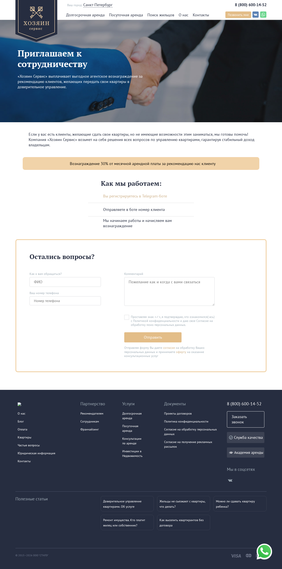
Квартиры (24, 437)
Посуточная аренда (126, 14)
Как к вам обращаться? (46, 274)
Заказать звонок (239, 419)
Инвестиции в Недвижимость (132, 453)
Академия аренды (248, 452)
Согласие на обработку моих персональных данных (172, 323)
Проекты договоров (178, 413)
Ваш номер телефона (44, 293)
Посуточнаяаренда (130, 428)
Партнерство (92, 404)
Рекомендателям (91, 413)
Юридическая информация (36, 453)
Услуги (128, 404)
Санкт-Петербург (98, 4)
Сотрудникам (89, 421)
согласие (169, 348)
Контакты (201, 14)
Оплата (22, 429)
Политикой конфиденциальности (156, 321)
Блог (21, 421)
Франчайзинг (89, 429)
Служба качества (248, 437)
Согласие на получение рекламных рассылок (188, 444)
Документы (175, 404)
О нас (183, 14)
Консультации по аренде (131, 441)
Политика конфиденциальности (186, 421)
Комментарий (133, 274)
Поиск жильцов (160, 14)
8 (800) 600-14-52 (251, 4)
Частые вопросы (29, 445)
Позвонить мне (238, 15)
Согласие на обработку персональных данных (190, 431)
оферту (181, 352)
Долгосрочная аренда (85, 14)
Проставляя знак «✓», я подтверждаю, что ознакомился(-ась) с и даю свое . (173, 321)
